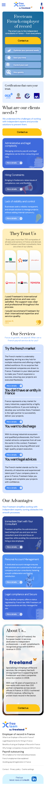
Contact (5, 769)
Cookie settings (28, 769)
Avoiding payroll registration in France (16, 762)
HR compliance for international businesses (19, 755)
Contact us (23, 40)
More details (12, 163)
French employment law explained (15, 758)
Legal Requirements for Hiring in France (17, 741)
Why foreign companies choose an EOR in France (21, 748)
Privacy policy (15, 769)
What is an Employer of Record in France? (18, 737)
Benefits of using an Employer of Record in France (21, 744)
